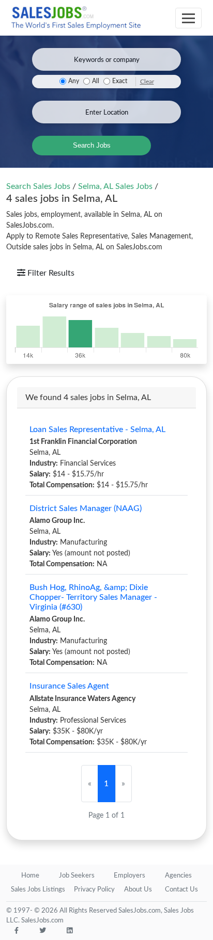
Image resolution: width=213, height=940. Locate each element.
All (95, 81)
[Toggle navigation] (188, 18)
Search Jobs (92, 145)
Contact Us (181, 889)
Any (73, 81)
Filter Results (49, 273)
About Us (138, 889)
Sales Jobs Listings (38, 889)
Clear (147, 81)
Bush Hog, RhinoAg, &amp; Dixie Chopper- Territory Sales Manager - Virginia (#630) (93, 597)
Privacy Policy (94, 889)
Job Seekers (77, 875)
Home (30, 875)
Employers (129, 875)
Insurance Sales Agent (69, 686)
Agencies (178, 875)
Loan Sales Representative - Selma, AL (97, 429)
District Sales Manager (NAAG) (85, 508)
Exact (119, 81)
